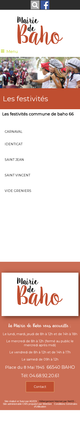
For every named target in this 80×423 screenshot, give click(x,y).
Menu (12, 51)
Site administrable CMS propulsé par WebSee (27, 404)
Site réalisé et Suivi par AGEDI (20, 401)
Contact (40, 387)
